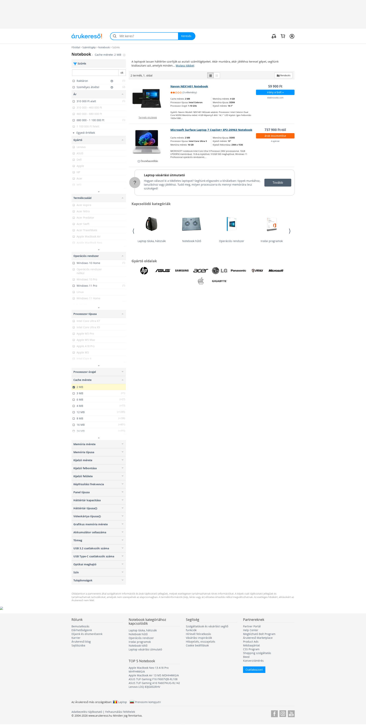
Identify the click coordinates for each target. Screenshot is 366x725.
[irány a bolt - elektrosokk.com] (149, 98)
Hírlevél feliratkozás (198, 634)
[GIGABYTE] (219, 281)
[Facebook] (274, 713)
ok (121, 72)
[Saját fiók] (292, 36)
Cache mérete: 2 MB (108, 54)
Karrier (75, 638)
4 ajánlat (275, 141)
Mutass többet (185, 65)
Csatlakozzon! (254, 669)
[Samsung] (181, 270)
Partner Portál (252, 626)
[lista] (210, 75)
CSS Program (251, 649)
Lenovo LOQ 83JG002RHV (144, 687)
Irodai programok (272, 241)
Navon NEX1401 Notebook (189, 86)
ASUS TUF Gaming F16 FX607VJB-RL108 (153, 679)
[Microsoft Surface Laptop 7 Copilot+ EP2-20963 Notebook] (149, 142)
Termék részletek (148, 117)
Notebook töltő (138, 645)
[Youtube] (291, 713)
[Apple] (200, 281)
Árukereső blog (81, 641)
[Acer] (200, 270)
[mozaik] (217, 75)
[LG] (219, 270)
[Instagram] (282, 713)
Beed (246, 657)
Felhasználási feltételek (120, 712)
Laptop (122, 702)
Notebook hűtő (191, 241)
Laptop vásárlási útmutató (164, 175)
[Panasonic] (238, 270)
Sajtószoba (78, 645)
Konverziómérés (253, 660)
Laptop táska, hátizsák (152, 241)
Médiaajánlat (251, 645)
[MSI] (257, 270)
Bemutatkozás (80, 626)
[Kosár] (283, 36)
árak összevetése (275, 136)
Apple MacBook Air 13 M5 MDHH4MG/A (154, 675)
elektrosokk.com (275, 97)
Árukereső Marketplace (258, 638)
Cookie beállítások (197, 645)
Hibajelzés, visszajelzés (200, 641)
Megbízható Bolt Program (259, 634)
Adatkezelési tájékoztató (86, 712)
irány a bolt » (275, 92)
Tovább (278, 182)
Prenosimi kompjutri (148, 702)
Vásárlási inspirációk (199, 638)
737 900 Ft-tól (275, 130)
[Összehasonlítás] (274, 36)
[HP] (144, 270)
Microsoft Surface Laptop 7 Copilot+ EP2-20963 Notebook (211, 130)
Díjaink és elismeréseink (86, 634)
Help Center (250, 630)
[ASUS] (163, 270)
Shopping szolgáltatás (257, 653)
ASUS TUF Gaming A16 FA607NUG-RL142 (154, 683)
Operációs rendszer (231, 241)
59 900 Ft (275, 86)
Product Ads (250, 641)
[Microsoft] (276, 270)
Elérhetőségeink (81, 630)
